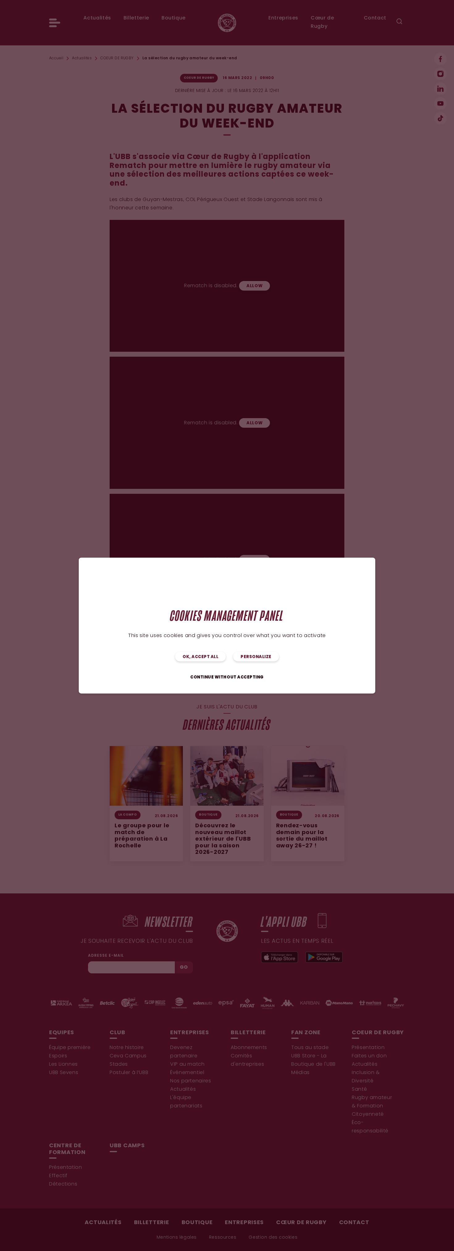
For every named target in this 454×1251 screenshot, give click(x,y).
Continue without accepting (227, 677)
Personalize (256, 657)
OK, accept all (200, 657)
